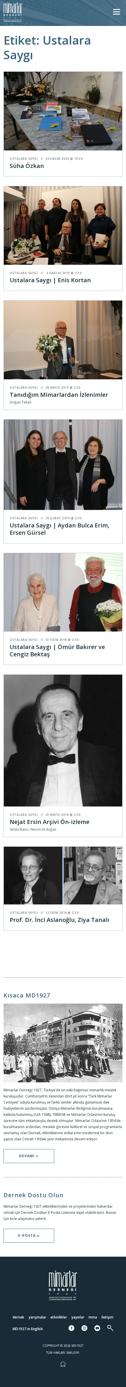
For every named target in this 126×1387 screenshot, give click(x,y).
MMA (92, 1317)
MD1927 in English (28, 1328)
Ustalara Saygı (24, 159)
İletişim (107, 1317)
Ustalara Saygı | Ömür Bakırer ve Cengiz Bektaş (57, 650)
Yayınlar (77, 1317)
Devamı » (28, 1155)
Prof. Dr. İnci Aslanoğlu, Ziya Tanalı (59, 920)
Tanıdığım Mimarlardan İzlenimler (59, 395)
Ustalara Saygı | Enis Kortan (50, 280)
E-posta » (29, 1235)
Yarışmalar (37, 1317)
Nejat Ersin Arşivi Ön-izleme (49, 822)
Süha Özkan (27, 166)
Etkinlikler (58, 1317)
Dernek (18, 1317)
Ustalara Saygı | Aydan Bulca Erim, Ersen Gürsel (59, 528)
